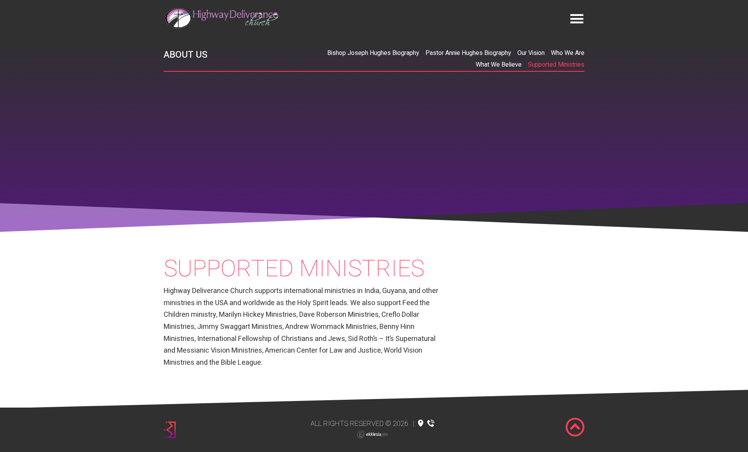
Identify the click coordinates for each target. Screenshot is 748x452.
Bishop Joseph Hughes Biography (373, 53)
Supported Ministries (556, 64)
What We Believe (499, 64)
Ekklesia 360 (372, 434)
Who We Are (567, 53)
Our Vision (531, 53)
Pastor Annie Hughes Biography (468, 53)
